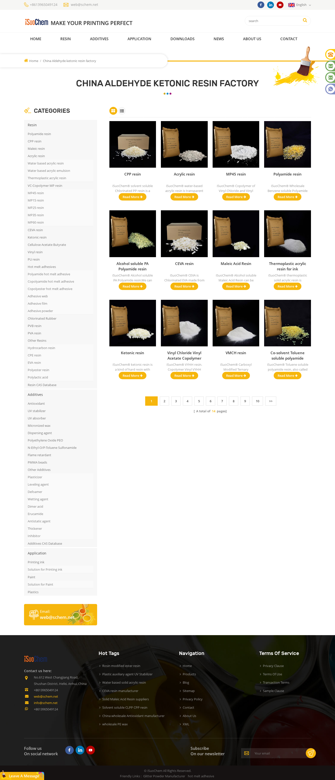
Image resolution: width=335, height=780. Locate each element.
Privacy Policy (193, 699)
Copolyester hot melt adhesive (50, 289)
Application (139, 38)
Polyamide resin (39, 134)
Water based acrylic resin (46, 163)
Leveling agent (38, 484)
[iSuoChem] (88, 22)
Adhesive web (38, 296)
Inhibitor (34, 536)
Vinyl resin (35, 252)
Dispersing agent (40, 433)
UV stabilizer (37, 411)
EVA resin (34, 362)
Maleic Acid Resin (236, 263)
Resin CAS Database (42, 385)
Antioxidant (36, 403)
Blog (186, 682)
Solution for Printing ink (45, 569)
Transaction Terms (276, 682)
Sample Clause (273, 691)
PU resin (34, 259)
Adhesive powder (40, 311)
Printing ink (36, 562)
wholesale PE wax (115, 724)
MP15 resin (36, 200)
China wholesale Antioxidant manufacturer (133, 716)
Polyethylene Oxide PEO (45, 440)
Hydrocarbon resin (41, 348)
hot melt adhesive (201, 776)
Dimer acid (35, 506)
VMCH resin (236, 352)
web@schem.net (84, 4)
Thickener (35, 528)
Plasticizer (35, 477)
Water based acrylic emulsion (49, 170)
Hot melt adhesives (42, 266)
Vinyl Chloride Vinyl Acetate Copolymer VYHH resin (184, 355)
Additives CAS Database (45, 543)
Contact (288, 38)
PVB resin (34, 326)
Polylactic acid (38, 377)
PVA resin (34, 333)
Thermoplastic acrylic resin (47, 178)
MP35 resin (36, 215)
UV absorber (37, 418)
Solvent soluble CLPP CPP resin (124, 707)
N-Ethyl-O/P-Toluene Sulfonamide (52, 447)
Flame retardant (39, 455)
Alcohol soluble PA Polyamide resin (132, 266)
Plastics (33, 592)
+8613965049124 (43, 4)
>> (270, 401)
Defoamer (35, 492)
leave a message (24, 775)
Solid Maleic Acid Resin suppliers (125, 699)
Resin (65, 38)
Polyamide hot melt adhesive (49, 274)
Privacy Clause (273, 666)
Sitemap (189, 691)
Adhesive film (37, 303)
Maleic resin (36, 148)
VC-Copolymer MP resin (45, 185)
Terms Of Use (272, 674)
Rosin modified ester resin (121, 666)
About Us (252, 38)
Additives (99, 38)
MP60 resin (36, 222)
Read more (131, 197)
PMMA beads (37, 462)
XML (186, 724)
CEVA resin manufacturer (120, 691)
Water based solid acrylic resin (124, 682)
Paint (31, 577)
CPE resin (34, 355)
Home (35, 38)
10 (257, 401)
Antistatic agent (39, 521)
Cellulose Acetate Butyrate (47, 244)
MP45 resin (36, 193)
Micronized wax (39, 425)
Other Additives (39, 469)
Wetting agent (38, 499)
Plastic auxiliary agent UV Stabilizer (127, 674)
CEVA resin (35, 230)
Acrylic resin (36, 156)
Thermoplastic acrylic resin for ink (287, 266)
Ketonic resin (37, 237)
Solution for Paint (40, 584)
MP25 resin (36, 207)
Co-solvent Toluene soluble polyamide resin (288, 355)
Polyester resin (38, 370)
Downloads (182, 38)
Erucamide (35, 514)
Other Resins (37, 340)
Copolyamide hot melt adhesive (51, 281)
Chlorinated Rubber (42, 318)
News (219, 38)
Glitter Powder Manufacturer (164, 776)
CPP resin (34, 141)
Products (189, 674)
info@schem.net (46, 703)
